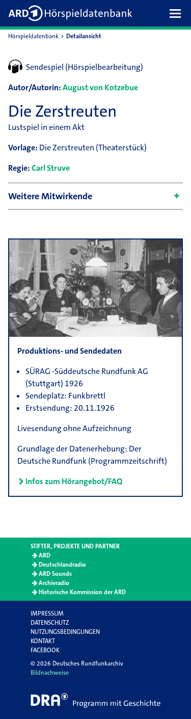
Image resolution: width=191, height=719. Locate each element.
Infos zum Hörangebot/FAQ (73, 481)
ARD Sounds (55, 574)
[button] (178, 13)
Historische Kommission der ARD (82, 592)
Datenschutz (50, 623)
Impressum (47, 613)
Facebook (45, 650)
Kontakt (43, 641)
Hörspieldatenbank (33, 36)
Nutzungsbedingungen (65, 632)
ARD (44, 555)
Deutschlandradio (62, 565)
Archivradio (54, 583)
